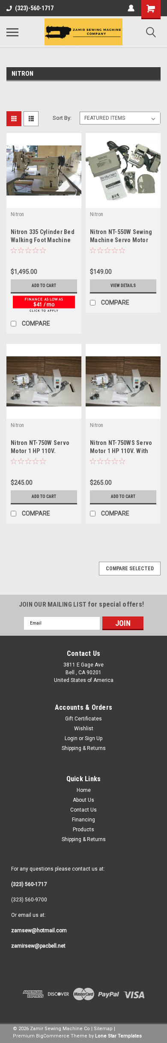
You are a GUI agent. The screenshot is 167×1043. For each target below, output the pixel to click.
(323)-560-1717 (34, 8)
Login (71, 738)
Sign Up (93, 738)
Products (83, 830)
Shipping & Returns (84, 748)
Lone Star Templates (118, 1036)
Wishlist (83, 729)
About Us (83, 800)
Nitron (17, 214)
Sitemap (103, 1028)
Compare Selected (130, 569)
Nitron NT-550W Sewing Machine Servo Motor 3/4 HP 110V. (121, 240)
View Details (123, 285)
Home (84, 790)
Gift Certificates (83, 719)
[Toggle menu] (12, 32)
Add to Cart (44, 285)
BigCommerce (52, 1036)
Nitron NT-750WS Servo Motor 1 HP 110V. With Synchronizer (121, 450)
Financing (83, 820)
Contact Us (83, 810)
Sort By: (62, 118)
